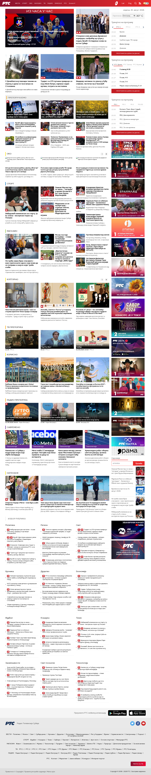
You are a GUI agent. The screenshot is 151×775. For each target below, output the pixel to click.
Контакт (54, 759)
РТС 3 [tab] (138, 27)
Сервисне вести (117, 734)
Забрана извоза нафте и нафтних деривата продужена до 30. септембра (93, 584)
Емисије (58, 3)
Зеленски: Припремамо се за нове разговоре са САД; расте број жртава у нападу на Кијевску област (62, 139)
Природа (107, 744)
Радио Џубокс (110, 753)
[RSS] (140, 3)
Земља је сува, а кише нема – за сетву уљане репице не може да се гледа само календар (91, 114)
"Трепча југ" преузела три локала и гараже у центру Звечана (20, 554)
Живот (18, 744)
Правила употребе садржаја (35, 772)
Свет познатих (48, 663)
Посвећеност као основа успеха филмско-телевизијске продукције (54, 418)
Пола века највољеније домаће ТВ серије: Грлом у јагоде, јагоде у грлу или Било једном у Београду (56, 170)
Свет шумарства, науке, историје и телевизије (19, 418)
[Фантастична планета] (128, 208)
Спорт (24, 3)
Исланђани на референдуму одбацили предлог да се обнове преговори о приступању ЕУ (25, 139)
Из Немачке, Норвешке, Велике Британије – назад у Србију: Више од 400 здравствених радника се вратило (56, 585)
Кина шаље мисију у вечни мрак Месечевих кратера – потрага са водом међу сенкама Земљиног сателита (69, 454)
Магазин (37, 3)
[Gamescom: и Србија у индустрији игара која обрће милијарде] (17, 439)
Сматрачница (130, 734)
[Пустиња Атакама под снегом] (80, 238)
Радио (50, 3)
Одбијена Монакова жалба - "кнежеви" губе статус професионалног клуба (57, 631)
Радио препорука (17, 400)
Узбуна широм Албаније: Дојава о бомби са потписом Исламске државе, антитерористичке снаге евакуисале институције (55, 545)
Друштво (45, 571)
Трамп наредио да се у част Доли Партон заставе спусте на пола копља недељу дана (55, 681)
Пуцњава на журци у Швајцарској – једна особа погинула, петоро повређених (92, 551)
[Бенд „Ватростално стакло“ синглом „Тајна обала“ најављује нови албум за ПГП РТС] (80, 248)
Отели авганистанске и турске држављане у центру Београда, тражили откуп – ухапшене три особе (62, 125)
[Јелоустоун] (128, 367)
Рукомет (66, 740)
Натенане (13, 473)
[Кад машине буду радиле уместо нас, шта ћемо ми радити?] (57, 109)
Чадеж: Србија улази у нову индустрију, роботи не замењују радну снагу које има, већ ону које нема (91, 591)
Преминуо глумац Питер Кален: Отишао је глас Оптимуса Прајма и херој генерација (56, 669)
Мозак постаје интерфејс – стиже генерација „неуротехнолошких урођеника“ (63, 239)
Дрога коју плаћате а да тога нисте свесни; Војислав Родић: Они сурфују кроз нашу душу (22, 114)
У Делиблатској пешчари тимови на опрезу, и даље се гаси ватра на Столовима (20, 83)
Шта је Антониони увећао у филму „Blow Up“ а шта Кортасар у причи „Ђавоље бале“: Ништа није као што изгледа (21, 170)
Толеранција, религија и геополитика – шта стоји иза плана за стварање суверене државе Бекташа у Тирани (57, 562)
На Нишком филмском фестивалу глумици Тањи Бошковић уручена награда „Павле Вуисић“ (97, 261)
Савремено (13, 427)
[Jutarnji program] (128, 227)
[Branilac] (128, 188)
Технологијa (82, 663)
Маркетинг (63, 759)
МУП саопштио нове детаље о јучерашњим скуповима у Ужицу (22, 584)
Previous (113, 27)
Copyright (19, 772)
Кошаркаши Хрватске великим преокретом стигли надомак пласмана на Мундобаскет (97, 190)
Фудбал (9, 618)
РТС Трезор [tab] (127, 64)
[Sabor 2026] (128, 308)
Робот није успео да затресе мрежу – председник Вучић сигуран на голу (21, 676)
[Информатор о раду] (128, 549)
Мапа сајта (138, 764)
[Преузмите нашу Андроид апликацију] (117, 713)
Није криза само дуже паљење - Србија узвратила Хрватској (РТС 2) (38, 32)
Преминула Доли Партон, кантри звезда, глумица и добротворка (55, 688)
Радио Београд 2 (37, 753)
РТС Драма (62, 749)
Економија (81, 571)
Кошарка (45, 618)
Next (143, 27)
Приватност (9, 772)
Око (9, 153)
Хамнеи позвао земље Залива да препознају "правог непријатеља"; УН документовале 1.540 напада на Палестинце (97, 140)
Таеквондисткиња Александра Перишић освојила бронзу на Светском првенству (95, 217)
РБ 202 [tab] (140, 104)
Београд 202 (66, 753)
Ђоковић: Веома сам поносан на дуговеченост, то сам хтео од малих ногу (92, 647)
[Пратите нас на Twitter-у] (132, 723)
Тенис (79, 618)
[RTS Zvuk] (128, 347)
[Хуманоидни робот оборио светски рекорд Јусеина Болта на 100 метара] (97, 439)
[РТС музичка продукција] (128, 530)
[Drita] (128, 406)
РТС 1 (21, 749)
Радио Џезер (137, 753)
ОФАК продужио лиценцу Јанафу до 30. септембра (56, 538)
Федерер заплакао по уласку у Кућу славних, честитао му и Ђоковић (91, 82)
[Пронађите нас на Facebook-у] (138, 723)
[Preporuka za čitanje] (128, 426)
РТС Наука (52, 749)
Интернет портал (97, 759)
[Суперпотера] (128, 168)
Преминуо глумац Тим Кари (52, 675)
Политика (10, 525)
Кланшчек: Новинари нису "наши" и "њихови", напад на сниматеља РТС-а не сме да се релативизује (21, 547)
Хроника (9, 571)
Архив (75, 755)
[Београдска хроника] (128, 267)
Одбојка (57, 740)
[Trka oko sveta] (128, 148)
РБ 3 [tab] (132, 104)
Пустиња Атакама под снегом (97, 235)
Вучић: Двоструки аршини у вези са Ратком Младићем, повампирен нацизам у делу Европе (25, 125)
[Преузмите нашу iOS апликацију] (137, 713)
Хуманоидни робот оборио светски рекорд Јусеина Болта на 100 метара (96, 452)
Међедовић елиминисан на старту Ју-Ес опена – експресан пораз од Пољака (21, 215)
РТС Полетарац (130, 749)
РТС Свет (42, 749)
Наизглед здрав (79, 745)
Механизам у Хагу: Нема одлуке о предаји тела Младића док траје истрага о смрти (57, 603)
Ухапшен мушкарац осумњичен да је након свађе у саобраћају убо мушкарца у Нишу (21, 578)
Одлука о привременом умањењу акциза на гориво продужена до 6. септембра (91, 578)
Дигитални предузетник (122, 744)
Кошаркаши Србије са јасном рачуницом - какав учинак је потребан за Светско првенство (57, 651)
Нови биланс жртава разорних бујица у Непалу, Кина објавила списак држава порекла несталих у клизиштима (97, 125)
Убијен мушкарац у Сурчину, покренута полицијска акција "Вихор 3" (20, 605)
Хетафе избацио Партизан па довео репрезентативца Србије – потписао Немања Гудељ (21, 646)
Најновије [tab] (115, 458)
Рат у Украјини (96, 734)
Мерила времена (82, 734)
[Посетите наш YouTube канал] (143, 723)
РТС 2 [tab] (128, 27)
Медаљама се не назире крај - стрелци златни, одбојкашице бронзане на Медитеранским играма (55, 209)
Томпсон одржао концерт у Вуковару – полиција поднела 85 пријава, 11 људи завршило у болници (57, 531)
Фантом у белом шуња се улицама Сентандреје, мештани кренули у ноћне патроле (56, 554)
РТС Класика (85, 749)
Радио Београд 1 (21, 753)
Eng (129, 3)
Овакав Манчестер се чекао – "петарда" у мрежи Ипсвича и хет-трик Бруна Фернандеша (64, 191)
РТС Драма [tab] (118, 64)
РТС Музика (117, 749)
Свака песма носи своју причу (88, 419)
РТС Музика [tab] (137, 64)
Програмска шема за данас (128, 53)
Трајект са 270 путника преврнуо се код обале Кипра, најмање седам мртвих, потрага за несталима (56, 83)
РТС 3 (34, 749)
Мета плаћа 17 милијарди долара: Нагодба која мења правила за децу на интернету (43, 453)
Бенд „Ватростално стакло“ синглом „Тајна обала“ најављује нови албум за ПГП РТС (97, 247)
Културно (12, 279)
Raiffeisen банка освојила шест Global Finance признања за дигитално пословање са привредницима (21, 386)
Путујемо (59, 744)
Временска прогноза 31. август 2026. (120, 490)
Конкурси (86, 759)
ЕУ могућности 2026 (75, 736)
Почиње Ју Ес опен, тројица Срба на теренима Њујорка (92, 635)
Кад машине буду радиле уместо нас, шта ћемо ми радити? (56, 115)
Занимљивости (12, 663)
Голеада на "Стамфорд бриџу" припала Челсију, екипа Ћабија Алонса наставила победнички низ (20, 653)
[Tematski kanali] (128, 446)
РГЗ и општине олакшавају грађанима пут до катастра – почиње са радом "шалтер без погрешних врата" (57, 578)
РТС (65, 3)
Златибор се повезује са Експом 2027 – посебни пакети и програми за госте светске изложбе (91, 386)
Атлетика (85, 740)
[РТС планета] (116, 3)
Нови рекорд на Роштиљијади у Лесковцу (21, 681)
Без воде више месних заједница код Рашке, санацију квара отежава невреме (56, 592)
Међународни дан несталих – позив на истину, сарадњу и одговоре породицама (21, 531)
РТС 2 (28, 749)
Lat (123, 3)
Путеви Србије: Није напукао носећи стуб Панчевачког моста (56, 598)
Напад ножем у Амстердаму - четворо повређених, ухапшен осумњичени (91, 538)
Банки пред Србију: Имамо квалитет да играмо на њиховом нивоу (56, 637)
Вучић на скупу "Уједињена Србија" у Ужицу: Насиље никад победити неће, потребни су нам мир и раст (21, 561)
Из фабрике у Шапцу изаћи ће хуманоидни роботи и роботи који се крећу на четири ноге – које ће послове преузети (91, 697)
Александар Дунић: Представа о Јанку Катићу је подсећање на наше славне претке (55, 695)
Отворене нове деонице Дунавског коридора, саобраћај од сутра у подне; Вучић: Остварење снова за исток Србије (91, 40)
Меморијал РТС (122, 740)
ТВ (44, 3)
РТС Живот (73, 749)
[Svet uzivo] (128, 247)
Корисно (12, 354)
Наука (99, 744)
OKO (30, 3)
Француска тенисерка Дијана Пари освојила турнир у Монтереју (91, 641)
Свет (78, 525)
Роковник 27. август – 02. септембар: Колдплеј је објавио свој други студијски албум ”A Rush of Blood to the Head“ (91, 311)
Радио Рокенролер (95, 753)
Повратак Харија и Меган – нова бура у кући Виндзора (21, 504)
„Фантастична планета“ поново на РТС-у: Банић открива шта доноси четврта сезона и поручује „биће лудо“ (64, 256)
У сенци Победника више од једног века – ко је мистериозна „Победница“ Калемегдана (20, 687)
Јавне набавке (74, 759)
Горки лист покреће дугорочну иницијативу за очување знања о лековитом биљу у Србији (57, 386)
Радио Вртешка (124, 753)
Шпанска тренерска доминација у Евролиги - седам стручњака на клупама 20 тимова (56, 644)
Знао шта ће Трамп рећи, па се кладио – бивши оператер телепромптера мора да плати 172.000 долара (21, 669)
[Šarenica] (128, 387)
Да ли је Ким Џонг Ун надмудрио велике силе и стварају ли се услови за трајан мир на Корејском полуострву (92, 504)
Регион (44, 525)
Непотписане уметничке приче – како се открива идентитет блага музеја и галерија (21, 311)
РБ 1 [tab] (115, 104)
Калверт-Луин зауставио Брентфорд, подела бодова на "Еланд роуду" (21, 639)
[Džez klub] (128, 327)
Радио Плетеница (79, 753)
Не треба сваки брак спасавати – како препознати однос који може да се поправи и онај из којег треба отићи (21, 264)
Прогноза (117, 16)
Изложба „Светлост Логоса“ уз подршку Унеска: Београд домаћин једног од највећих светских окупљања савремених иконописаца (56, 312)
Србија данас (41, 734)
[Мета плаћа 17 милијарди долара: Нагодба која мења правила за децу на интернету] (44, 439)
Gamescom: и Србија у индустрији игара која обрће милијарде (15, 452)
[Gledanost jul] (128, 287)
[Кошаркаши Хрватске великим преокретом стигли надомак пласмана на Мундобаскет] (80, 191)
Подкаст (141, 734)
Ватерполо (75, 740)
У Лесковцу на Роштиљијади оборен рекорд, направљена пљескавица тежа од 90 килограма (21, 694)
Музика (39, 744)
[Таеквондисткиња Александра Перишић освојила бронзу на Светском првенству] (80, 218)
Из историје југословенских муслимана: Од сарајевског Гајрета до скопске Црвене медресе (92, 170)
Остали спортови (107, 740)
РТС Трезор (105, 749)
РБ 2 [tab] (123, 104)
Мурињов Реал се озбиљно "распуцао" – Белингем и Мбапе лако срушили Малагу (97, 203)
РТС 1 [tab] (118, 27)
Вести (17, 3)
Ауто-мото (95, 740)
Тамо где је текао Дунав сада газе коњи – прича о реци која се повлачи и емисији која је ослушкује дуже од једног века (57, 504)
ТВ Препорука (15, 327)
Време (106, 734)
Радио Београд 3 (52, 753)
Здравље (81, 744)
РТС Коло (95, 749)
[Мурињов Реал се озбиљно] (80, 204)
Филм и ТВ (91, 744)
